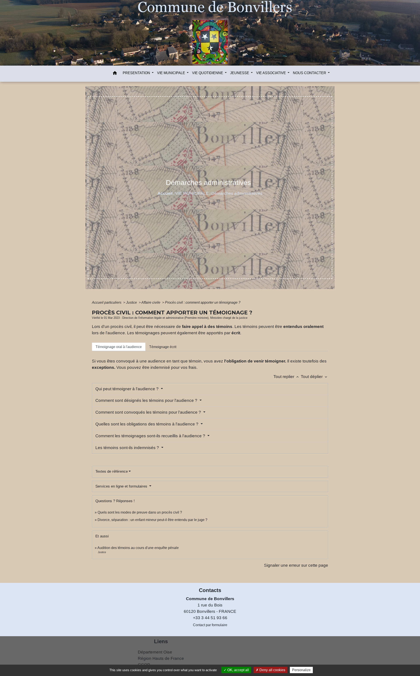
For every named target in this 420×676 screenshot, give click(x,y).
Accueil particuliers (107, 302)
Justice (132, 302)
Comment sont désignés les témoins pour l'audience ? (146, 400)
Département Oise (155, 652)
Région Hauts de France (161, 658)
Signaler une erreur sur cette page (296, 565)
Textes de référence (111, 471)
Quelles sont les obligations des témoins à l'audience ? (147, 424)
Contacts (210, 590)
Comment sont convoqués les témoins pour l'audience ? (148, 412)
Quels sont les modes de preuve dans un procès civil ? (140, 512)
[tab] (118, 347)
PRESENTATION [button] (137, 73)
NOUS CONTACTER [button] (310, 73)
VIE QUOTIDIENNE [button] (208, 73)
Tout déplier (314, 376)
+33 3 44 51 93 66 (210, 617)
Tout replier (286, 376)
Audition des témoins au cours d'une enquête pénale (138, 548)
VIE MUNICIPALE (192, 193)
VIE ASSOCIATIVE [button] (271, 73)
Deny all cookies (272, 670)
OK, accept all (237, 670)
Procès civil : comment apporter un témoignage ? (202, 302)
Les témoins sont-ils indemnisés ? (127, 447)
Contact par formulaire (210, 625)
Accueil (165, 193)
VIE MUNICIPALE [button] (171, 73)
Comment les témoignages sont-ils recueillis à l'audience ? (150, 436)
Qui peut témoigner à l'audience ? (127, 389)
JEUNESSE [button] (240, 73)
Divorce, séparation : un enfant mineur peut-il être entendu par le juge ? (152, 520)
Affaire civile (151, 302)
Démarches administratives (236, 193)
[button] (115, 74)
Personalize (301, 670)
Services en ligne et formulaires (121, 486)
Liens (161, 641)
